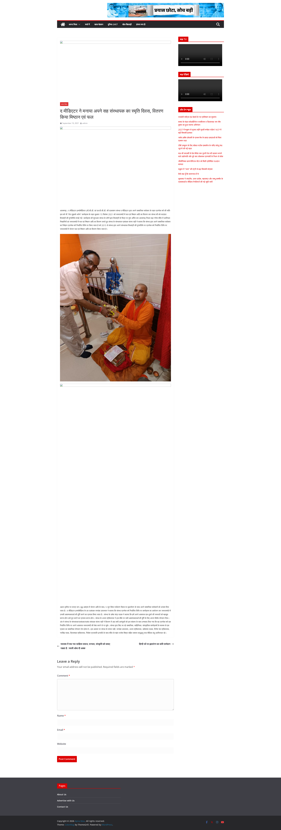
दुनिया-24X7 (113, 24)
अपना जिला (73, 24)
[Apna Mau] (62, 24)
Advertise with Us (65, 800)
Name (61, 715)
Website (61, 743)
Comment (63, 675)
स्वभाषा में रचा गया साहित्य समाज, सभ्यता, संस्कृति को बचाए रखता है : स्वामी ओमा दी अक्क (85, 646)
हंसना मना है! (141, 24)
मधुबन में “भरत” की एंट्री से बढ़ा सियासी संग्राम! (195, 169)
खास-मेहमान (98, 24)
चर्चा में (87, 24)
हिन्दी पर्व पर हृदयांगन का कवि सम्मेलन (154, 644)
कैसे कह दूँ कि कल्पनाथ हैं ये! (188, 173)
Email (61, 729)
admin (85, 123)
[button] (78, 24)
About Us (61, 794)
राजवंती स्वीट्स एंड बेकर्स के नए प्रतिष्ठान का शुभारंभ (197, 117)
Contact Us (62, 806)
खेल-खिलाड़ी (127, 24)
